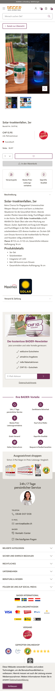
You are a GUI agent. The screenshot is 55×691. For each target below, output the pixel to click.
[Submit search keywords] (49, 16)
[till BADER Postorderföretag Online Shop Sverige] (24, 599)
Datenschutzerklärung (18, 680)
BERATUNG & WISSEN (13, 579)
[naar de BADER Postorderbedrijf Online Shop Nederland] (37, 599)
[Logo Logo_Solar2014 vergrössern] (25, 286)
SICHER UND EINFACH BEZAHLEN (18, 556)
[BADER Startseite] (14, 8)
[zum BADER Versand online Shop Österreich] (31, 599)
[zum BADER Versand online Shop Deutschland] (17, 599)
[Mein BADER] (36, 8)
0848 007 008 (23, 514)
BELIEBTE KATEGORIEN (13, 548)
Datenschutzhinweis (27, 382)
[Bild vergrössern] (44, 88)
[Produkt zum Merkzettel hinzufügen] (33, 156)
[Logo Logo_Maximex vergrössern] (10, 287)
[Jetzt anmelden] (43, 376)
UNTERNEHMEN (10, 571)
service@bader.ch (23, 523)
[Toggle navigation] (4, 8)
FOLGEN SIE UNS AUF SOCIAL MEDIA (19, 587)
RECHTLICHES (9, 563)
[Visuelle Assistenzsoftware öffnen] (28, 661)
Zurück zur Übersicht (15, 26)
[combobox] (27, 16)
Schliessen (12, 686)
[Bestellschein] (46, 8)
